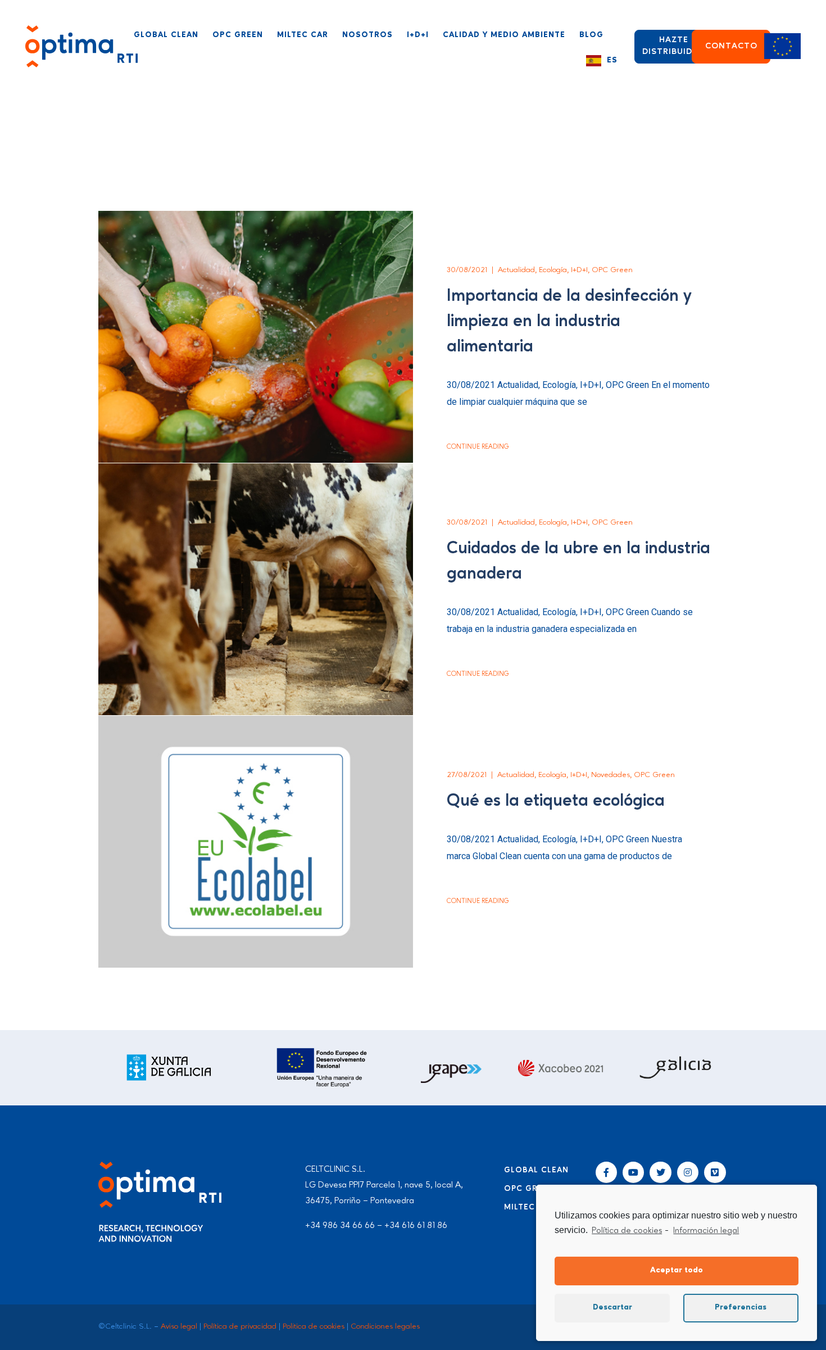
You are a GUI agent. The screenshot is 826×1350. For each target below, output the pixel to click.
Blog (591, 35)
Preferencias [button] (740, 1307)
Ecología (553, 270)
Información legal (706, 1230)
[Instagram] (687, 1172)
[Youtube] (633, 1172)
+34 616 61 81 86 (415, 1225)
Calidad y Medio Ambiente (504, 35)
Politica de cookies (313, 1326)
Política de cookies (627, 1230)
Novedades (610, 775)
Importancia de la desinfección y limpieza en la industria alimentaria (569, 321)
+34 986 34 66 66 (340, 1225)
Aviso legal (179, 1326)
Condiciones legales (385, 1326)
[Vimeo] (714, 1172)
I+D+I (418, 35)
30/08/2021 (467, 270)
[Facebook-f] (606, 1172)
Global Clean (166, 35)
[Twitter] (660, 1172)
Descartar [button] (612, 1307)
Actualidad (516, 270)
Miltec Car (302, 35)
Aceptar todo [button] (676, 1270)
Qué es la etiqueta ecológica (556, 801)
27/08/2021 (467, 775)
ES (612, 60)
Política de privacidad (239, 1326)
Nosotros (367, 35)
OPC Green (237, 35)
